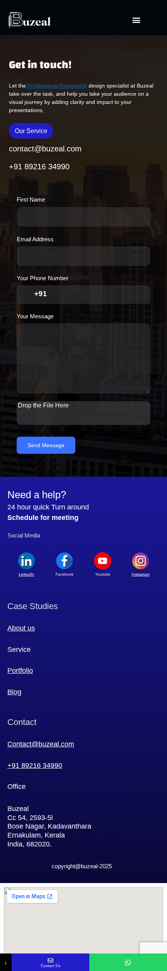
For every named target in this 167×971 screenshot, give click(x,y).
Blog (14, 692)
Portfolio (20, 670)
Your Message (35, 316)
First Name (33, 200)
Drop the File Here (43, 405)
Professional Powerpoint (56, 86)
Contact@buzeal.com (40, 744)
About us (21, 628)
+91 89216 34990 (34, 765)
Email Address (37, 239)
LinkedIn (26, 574)
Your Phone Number (44, 278)
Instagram (141, 574)
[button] (136, 20)
